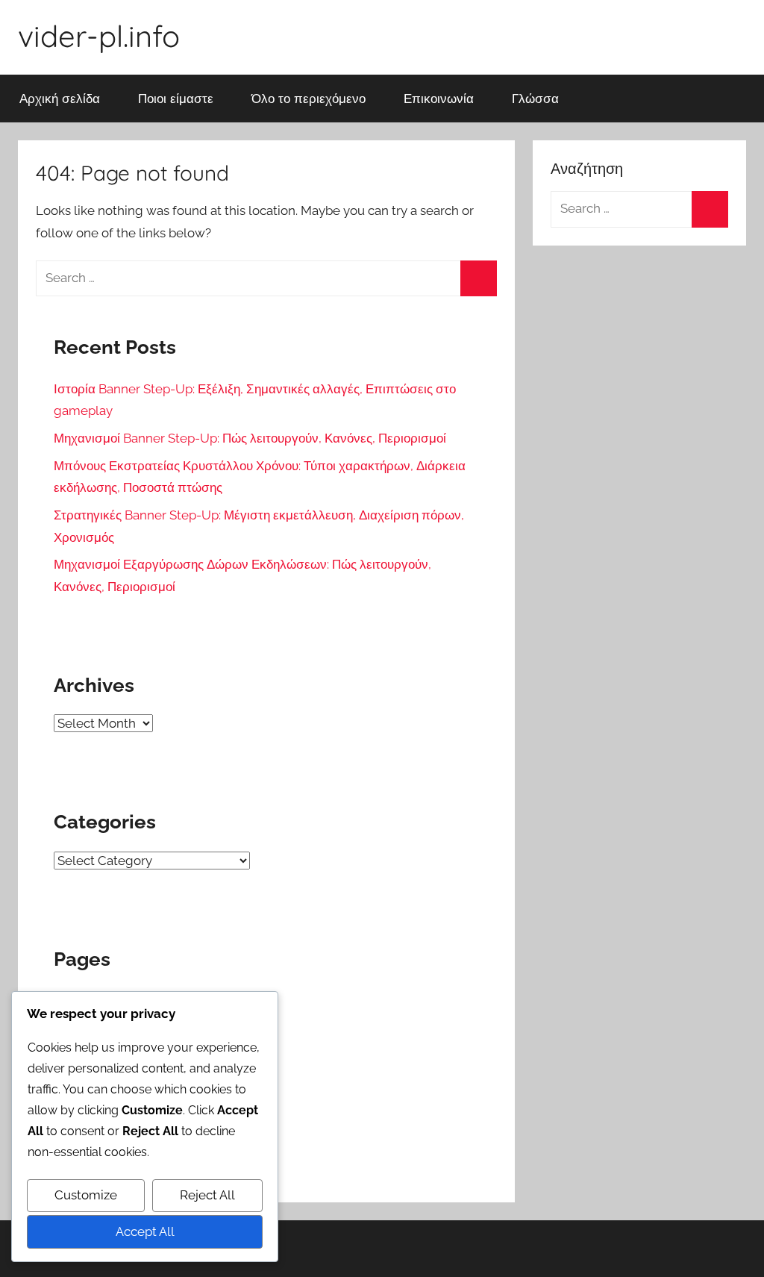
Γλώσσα (535, 98)
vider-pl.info (99, 35)
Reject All (207, 1194)
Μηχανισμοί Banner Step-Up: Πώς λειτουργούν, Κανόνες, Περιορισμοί (250, 438)
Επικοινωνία (439, 98)
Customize (85, 1194)
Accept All (145, 1231)
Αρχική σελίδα (59, 98)
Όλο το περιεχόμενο (308, 98)
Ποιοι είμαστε (175, 98)
